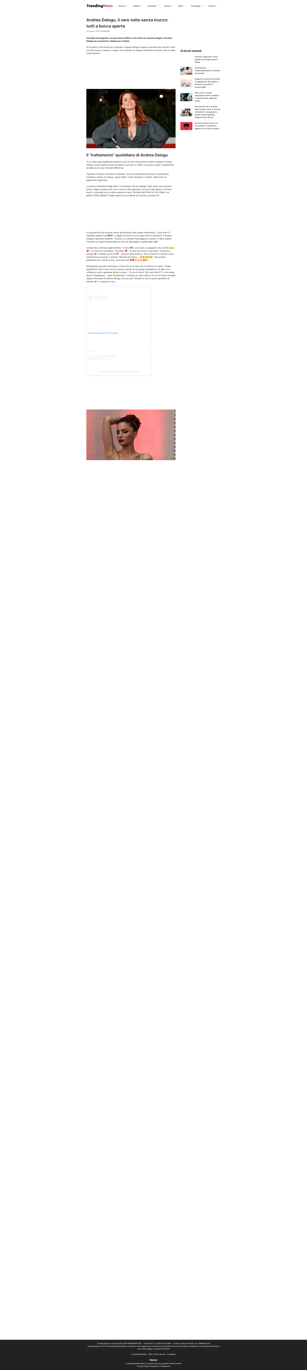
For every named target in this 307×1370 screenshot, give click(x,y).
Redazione (165, 1366)
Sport (180, 6)
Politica (136, 6)
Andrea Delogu (113, 278)
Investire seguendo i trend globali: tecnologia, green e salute (206, 59)
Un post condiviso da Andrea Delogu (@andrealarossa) (119, 372)
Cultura (167, 6)
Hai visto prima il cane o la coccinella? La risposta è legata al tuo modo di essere (207, 126)
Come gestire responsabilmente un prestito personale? (207, 70)
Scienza (211, 6)
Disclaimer (155, 1366)
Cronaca (122, 6)
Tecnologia (196, 6)
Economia (152, 6)
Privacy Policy (143, 1366)
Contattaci (171, 1354)
